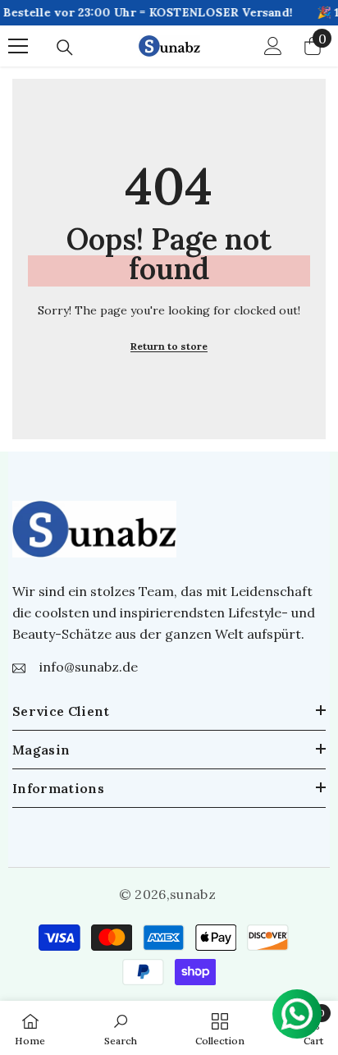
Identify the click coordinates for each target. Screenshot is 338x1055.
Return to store (169, 346)
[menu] (18, 46)
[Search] (65, 47)
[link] (121, 1028)
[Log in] (273, 46)
